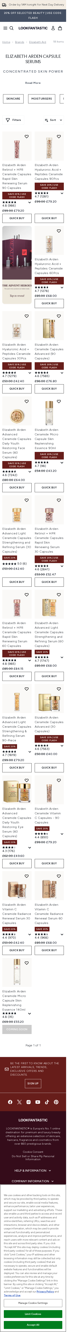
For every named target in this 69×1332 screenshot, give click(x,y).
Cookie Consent (33, 1152)
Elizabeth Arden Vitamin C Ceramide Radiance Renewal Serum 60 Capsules (49, 914)
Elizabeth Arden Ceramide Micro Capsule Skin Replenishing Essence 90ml (46, 439)
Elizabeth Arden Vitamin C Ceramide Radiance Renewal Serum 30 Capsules (16, 914)
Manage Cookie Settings (33, 1303)
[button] (17, 265)
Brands (19, 42)
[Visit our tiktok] (47, 1102)
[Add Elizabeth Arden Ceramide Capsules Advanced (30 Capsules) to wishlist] (58, 688)
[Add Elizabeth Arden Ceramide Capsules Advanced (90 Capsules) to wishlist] (58, 316)
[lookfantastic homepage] (33, 28)
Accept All (33, 1324)
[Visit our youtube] (37, 1102)
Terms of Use (12, 1295)
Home (6, 42)
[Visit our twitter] (19, 1102)
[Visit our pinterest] (56, 1102)
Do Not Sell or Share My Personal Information (33, 1158)
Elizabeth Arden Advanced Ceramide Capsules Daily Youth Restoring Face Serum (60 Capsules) (16, 443)
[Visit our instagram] (28, 1102)
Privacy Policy (45, 1291)
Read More (33, 83)
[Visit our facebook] (10, 1102)
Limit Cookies (33, 1314)
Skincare (13, 98)
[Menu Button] (4, 28)
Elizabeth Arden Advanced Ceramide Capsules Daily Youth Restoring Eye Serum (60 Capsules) (16, 822)
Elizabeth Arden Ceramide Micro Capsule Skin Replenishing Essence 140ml (14, 1000)
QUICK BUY (17, 218)
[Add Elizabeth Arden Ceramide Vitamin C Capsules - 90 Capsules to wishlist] (58, 780)
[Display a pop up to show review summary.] (29, 202)
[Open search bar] (11, 28)
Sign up (33, 1083)
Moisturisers (41, 98)
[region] (33, 1258)
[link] (53, 28)
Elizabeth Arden (39, 42)
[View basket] (60, 28)
